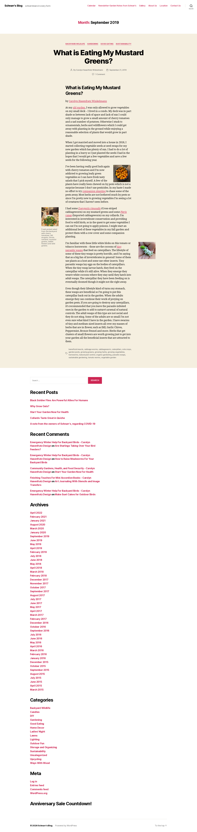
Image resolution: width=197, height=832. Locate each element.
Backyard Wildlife (75, 44)
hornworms (73, 355)
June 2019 (36, 540)
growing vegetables (116, 352)
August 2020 (37, 524)
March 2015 (36, 689)
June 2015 (36, 681)
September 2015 (39, 670)
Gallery (142, 5)
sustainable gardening (78, 357)
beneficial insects (76, 349)
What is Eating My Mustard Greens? (98, 56)
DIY (32, 715)
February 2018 (38, 575)
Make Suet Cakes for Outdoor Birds (75, 494)
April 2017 (36, 611)
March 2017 (36, 615)
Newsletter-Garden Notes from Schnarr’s (117, 5)
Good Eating (107, 44)
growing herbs (101, 352)
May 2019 (35, 544)
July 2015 (35, 677)
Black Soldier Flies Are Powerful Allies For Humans (59, 400)
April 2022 (36, 512)
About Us (152, 5)
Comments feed (39, 789)
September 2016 (39, 630)
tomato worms (94, 357)
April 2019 (36, 548)
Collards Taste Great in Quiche (47, 418)
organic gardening (103, 355)
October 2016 (38, 626)
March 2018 (37, 571)
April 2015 (36, 685)
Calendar (91, 5)
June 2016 (36, 638)
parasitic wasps (118, 355)
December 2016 (39, 622)
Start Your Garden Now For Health (49, 412)
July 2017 (35, 599)
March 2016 (37, 650)
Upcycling (35, 759)
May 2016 (35, 642)
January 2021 (38, 520)
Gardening (92, 44)
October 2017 (38, 587)
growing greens (87, 352)
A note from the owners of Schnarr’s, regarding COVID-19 (62, 423)
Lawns (34, 735)
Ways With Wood (40, 763)
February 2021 (38, 516)
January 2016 (38, 658)
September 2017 (39, 591)
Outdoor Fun (37, 743)
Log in (33, 781)
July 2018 (35, 556)
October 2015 (38, 666)
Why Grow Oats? (39, 406)
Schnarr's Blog (13, 5)
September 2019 (39, 536)
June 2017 (36, 603)
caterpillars (116, 349)
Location (164, 5)
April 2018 (36, 567)
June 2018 (36, 560)
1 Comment (100, 74)
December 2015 (39, 662)
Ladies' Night (37, 731)
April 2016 (36, 646)
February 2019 (38, 552)
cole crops (126, 349)
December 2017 (39, 579)
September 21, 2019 (118, 70)
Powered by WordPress (66, 825)
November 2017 (39, 583)
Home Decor (37, 727)
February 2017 (38, 619)
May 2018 (35, 563)
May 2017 (35, 607)
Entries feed (37, 785)
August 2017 (37, 595)
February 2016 (38, 654)
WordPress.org (38, 793)
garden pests (74, 352)
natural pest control (87, 355)
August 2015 (37, 674)
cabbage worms (91, 349)
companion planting (94, 191)
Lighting (35, 739)
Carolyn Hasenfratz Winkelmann (89, 70)
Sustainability (123, 44)
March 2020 (37, 528)
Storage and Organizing (43, 747)
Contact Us (175, 5)
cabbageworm (105, 349)
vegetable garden (108, 357)
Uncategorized (38, 755)
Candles (35, 712)
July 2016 (35, 634)
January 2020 (38, 532)
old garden (79, 107)
